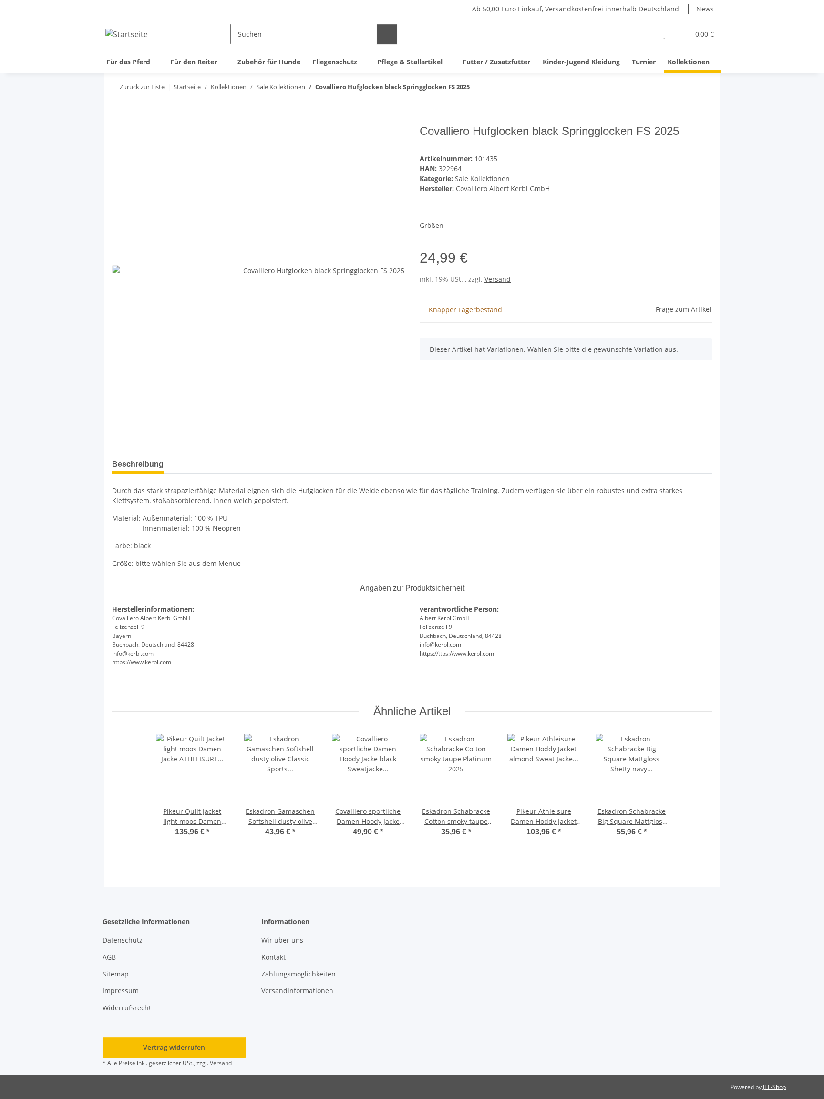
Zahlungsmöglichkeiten (298, 973)
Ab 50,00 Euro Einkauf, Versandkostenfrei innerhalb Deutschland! (576, 8)
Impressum (121, 990)
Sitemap (116, 973)
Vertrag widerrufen (174, 1047)
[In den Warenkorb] (119, 119)
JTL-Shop (774, 1087)
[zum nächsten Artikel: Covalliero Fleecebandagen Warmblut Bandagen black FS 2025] (701, 87)
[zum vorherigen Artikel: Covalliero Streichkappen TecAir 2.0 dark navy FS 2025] (681, 87)
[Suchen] (387, 34)
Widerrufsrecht (127, 1007)
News (705, 8)
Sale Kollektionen (482, 178)
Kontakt (273, 957)
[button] (645, 34)
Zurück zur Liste (142, 86)
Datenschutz (123, 940)
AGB (109, 957)
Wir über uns (282, 940)
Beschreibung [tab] (138, 464)
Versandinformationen (297, 990)
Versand (497, 279)
